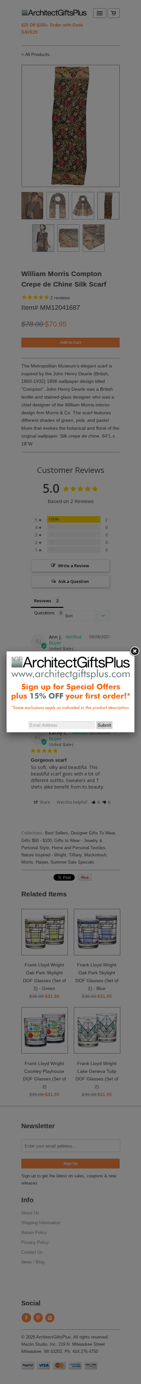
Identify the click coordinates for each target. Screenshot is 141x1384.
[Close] (134, 651)
